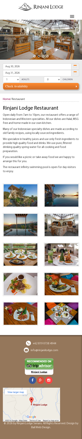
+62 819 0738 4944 (44, 343)
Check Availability (16, 86)
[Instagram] (48, 380)
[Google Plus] (40, 380)
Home (6, 99)
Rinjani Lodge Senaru (29, 423)
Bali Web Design (40, 427)
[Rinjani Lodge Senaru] (40, 6)
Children (68, 79)
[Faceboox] (32, 380)
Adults (25, 79)
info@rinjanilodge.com (44, 350)
